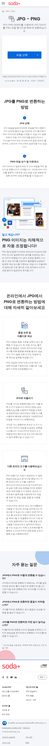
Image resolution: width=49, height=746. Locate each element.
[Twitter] (7, 677)
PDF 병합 (30, 695)
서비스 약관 (6, 743)
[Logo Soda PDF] (14, 3)
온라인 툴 (6, 695)
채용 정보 (26, 728)
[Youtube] (11, 677)
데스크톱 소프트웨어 (10, 691)
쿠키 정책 (29, 737)
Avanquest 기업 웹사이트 (11, 728)
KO (41, 677)
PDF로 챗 (6, 710)
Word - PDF (31, 700)
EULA (27, 743)
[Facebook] (3, 677)
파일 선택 (22, 55)
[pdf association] (43, 666)
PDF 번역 (6, 714)
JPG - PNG (10, 11)
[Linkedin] (15, 677)
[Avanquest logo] (4, 723)
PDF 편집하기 (31, 691)
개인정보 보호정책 (8, 737)
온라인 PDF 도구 (13, 478)
